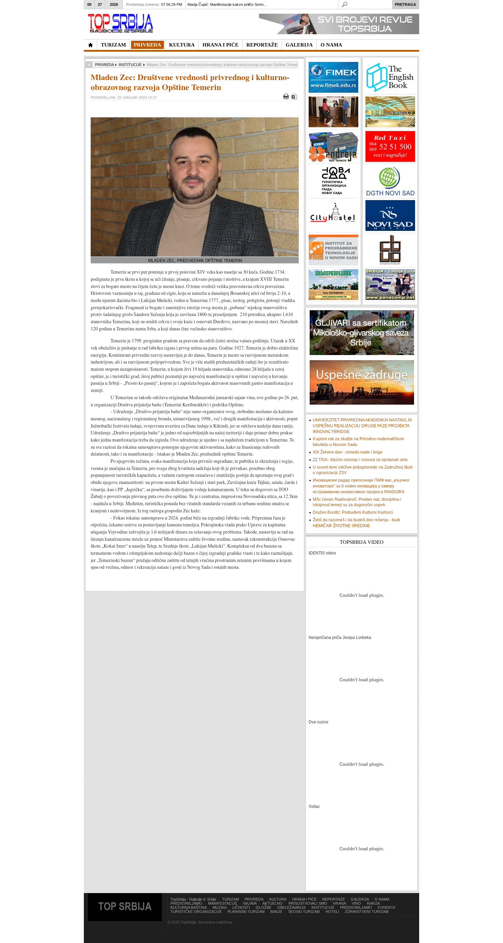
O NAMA (382, 899)
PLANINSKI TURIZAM (246, 911)
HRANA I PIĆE (304, 899)
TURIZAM (230, 899)
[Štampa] (287, 98)
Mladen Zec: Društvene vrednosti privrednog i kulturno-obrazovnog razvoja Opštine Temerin (190, 82)
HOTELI (332, 911)
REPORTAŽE (333, 899)
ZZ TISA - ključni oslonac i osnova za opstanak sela (360, 459)
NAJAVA (250, 903)
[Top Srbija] (122, 23)
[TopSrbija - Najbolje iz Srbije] (90, 45)
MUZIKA (219, 907)
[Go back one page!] (89, 64)
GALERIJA (360, 899)
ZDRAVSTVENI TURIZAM (366, 911)
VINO (356, 903)
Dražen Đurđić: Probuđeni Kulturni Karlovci (353, 512)
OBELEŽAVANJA (291, 907)
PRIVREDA (104, 65)
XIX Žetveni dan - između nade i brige (348, 452)
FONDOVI (386, 907)
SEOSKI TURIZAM (304, 911)
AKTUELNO (272, 903)
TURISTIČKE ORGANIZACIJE (196, 911)
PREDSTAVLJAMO (186, 903)
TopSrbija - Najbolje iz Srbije (193, 899)
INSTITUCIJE (130, 65)
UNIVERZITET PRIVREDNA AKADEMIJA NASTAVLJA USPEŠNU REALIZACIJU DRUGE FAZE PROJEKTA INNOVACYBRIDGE (362, 426)
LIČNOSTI (241, 907)
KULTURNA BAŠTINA (188, 907)
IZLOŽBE (263, 907)
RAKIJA (373, 903)
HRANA (339, 903)
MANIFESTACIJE (222, 903)
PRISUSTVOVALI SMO (307, 903)
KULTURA (277, 899)
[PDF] (295, 98)
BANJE (276, 911)
